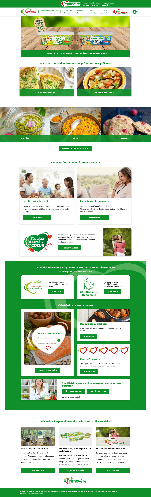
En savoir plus (113, 470)
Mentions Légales (80, 491)
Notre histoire (38, 470)
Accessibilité (89, 491)
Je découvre (112, 291)
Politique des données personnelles (30, 491)
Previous (24, 36)
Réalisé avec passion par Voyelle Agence (31, 493)
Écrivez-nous (100, 391)
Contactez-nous (69, 491)
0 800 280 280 (75, 391)
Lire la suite (37, 217)
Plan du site (110, 491)
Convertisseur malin (47, 370)
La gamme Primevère (75, 470)
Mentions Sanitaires (100, 491)
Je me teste (56, 291)
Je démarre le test (69, 247)
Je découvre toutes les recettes (75, 148)
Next (127, 36)
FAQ (116, 491)
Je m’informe (89, 371)
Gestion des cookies (47, 491)
